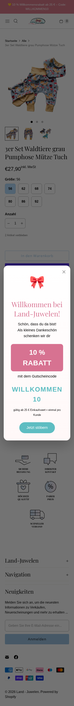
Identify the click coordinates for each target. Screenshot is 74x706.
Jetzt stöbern (37, 428)
